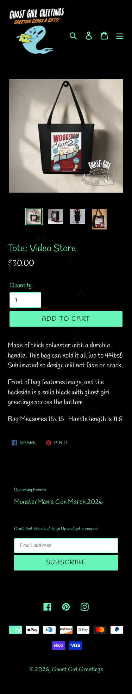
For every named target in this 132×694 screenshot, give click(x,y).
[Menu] (119, 35)
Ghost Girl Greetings (77, 670)
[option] (34, 216)
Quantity (21, 285)
